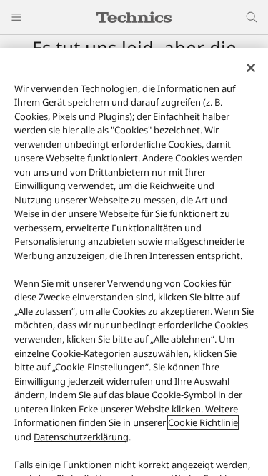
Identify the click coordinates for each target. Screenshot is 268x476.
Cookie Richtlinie (203, 422)
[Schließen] (251, 67)
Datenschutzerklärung (81, 436)
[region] (134, 262)
